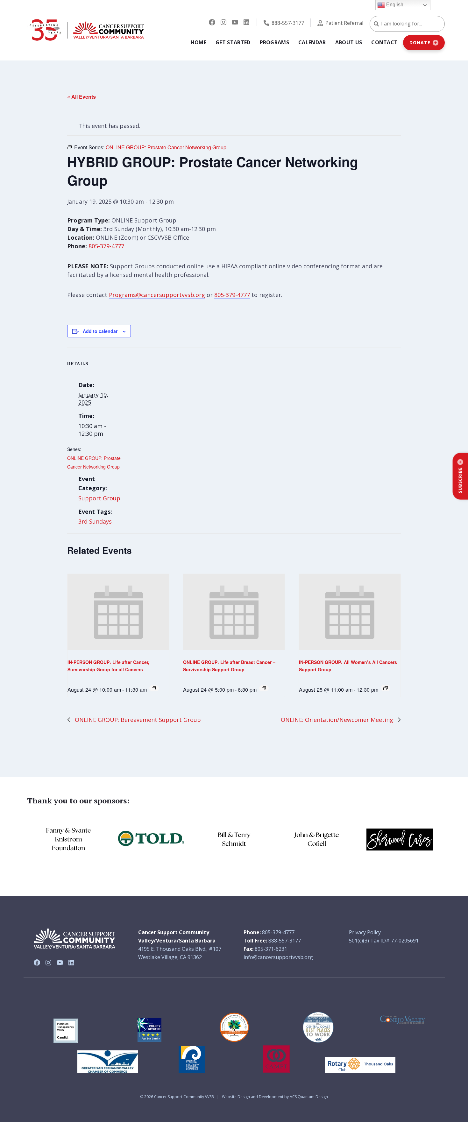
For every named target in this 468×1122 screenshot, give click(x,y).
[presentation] (118, 612)
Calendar (312, 42)
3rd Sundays (95, 521)
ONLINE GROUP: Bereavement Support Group (137, 719)
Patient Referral (344, 22)
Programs (274, 42)
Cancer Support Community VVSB (184, 1096)
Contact (384, 42)
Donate (419, 42)
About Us (348, 42)
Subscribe (460, 480)
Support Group (99, 498)
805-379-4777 (106, 246)
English (394, 4)
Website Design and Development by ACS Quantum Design (275, 1096)
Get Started (233, 42)
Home (198, 42)
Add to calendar (100, 331)
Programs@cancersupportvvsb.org (157, 295)
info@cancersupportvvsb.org (278, 957)
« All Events (81, 96)
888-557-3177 (288, 22)
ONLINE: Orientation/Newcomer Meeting (338, 719)
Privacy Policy (365, 932)
